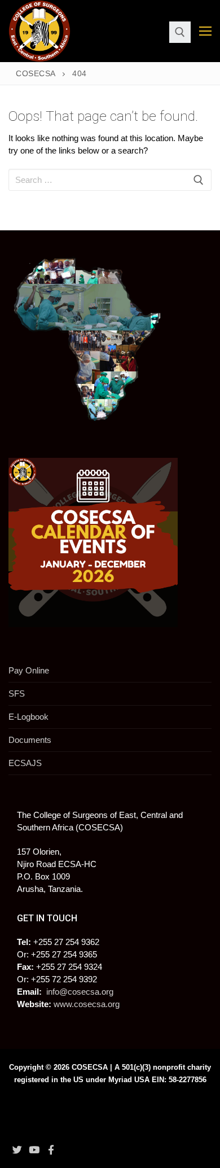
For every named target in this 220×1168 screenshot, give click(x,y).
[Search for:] (110, 180)
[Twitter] (17, 1149)
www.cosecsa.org (87, 1004)
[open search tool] (180, 32)
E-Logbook (28, 716)
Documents (29, 740)
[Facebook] (51, 1149)
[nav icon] (205, 31)
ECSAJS (25, 763)
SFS (16, 693)
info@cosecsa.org (79, 991)
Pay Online (28, 670)
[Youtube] (33, 1149)
